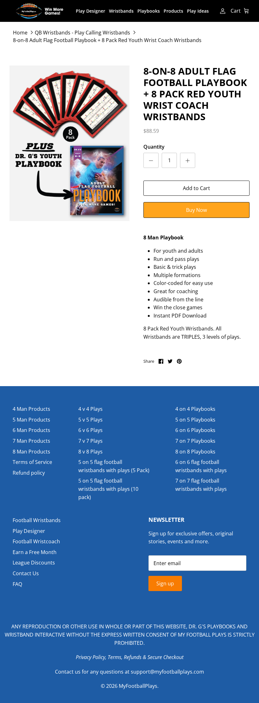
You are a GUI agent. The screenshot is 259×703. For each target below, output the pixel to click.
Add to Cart (196, 188)
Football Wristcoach (36, 541)
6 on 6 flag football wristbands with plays (201, 466)
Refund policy (29, 472)
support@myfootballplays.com (167, 671)
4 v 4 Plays (90, 408)
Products (173, 11)
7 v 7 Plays (90, 440)
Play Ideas (198, 11)
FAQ (17, 584)
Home (20, 32)
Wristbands (121, 11)
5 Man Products (31, 419)
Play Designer (90, 11)
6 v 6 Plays (90, 430)
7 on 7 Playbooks (195, 440)
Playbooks (148, 11)
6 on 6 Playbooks (195, 430)
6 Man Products (31, 430)
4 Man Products (31, 408)
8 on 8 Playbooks (195, 451)
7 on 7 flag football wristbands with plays (201, 484)
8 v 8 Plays (90, 451)
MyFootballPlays (138, 685)
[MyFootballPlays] (39, 11)
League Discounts (34, 562)
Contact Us (26, 573)
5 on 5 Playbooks (195, 419)
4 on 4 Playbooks (195, 408)
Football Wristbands (37, 520)
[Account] (222, 11)
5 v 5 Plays (90, 419)
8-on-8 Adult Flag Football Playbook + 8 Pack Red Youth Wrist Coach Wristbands (107, 39)
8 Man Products (31, 451)
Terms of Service (32, 462)
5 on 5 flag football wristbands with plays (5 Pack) (113, 466)
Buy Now (196, 210)
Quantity (154, 146)
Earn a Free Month (35, 552)
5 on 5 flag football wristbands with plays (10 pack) (108, 488)
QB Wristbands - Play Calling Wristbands (82, 32)
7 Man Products (31, 440)
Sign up (165, 583)
